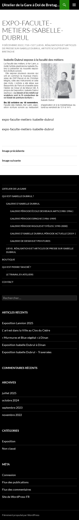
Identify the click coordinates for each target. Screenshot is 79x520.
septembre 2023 (12, 407)
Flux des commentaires (16, 489)
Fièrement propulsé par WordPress (20, 515)
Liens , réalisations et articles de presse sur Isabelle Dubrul (40, 250)
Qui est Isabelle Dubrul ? (18, 196)
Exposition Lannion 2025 (17, 323)
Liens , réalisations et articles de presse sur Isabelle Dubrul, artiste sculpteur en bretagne (39, 48)
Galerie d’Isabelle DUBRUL (23, 203)
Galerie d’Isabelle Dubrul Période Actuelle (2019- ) (43, 233)
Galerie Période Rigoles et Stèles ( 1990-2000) (39, 226)
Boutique (8, 259)
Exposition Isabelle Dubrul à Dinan (24, 345)
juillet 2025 (9, 393)
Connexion (9, 475)
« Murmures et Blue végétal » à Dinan (25, 337)
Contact (7, 281)
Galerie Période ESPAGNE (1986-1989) (33, 218)
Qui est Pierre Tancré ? (16, 266)
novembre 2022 (12, 415)
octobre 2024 (10, 400)
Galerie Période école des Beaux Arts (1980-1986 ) (41, 211)
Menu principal (74, 5)
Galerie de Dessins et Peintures (30, 240)
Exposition (8, 441)
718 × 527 (30, 45)
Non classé (9, 448)
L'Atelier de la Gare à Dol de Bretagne (31, 5)
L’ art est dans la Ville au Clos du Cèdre (26, 330)
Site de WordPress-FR (16, 496)
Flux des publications (15, 482)
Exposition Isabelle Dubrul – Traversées (26, 352)
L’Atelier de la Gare (14, 188)
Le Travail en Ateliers (19, 274)
